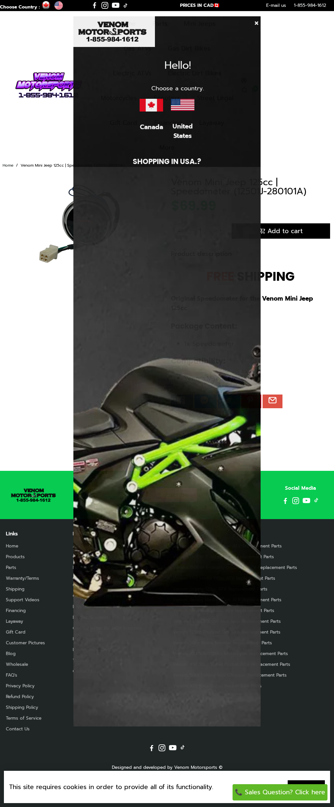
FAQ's (11, 675)
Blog (11, 653)
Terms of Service (23, 718)
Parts (11, 567)
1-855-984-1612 (310, 5)
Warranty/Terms (22, 578)
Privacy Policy (20, 685)
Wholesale (17, 664)
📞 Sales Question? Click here (280, 792)
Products (15, 556)
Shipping (15, 589)
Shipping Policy (22, 707)
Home (8, 165)
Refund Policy (20, 696)
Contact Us (18, 728)
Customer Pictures (25, 642)
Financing (16, 610)
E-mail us (276, 5)
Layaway (14, 621)
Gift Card (15, 632)
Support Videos (22, 599)
